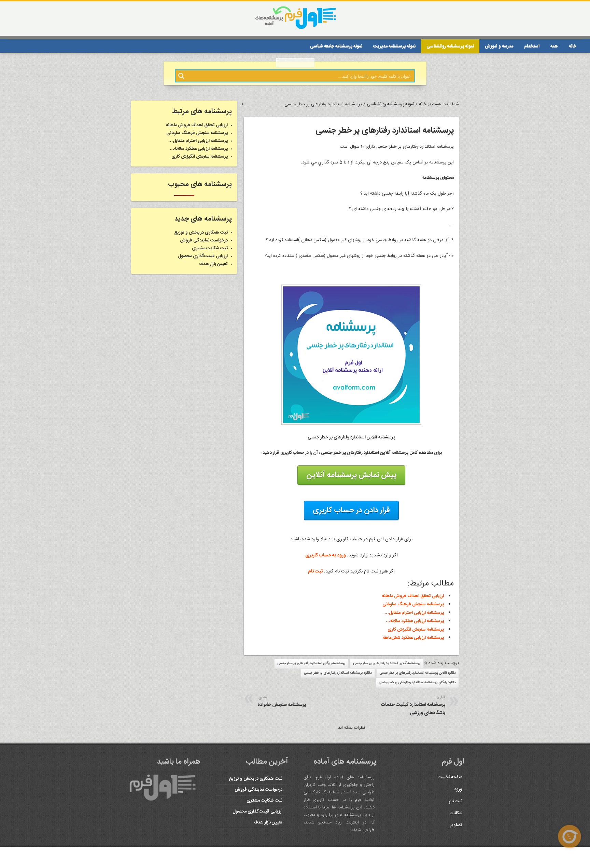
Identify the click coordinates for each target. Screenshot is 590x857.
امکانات (456, 813)
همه (554, 46)
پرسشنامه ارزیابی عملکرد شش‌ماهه (413, 638)
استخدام (531, 46)
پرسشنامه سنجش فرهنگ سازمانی (413, 604)
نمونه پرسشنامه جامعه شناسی (336, 46)
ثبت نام (315, 571)
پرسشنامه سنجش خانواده (281, 701)
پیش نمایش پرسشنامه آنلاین (351, 475)
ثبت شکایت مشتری (210, 248)
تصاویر (456, 825)
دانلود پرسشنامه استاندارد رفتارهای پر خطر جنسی (338, 673)
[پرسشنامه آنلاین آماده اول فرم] (295, 28)
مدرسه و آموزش (499, 46)
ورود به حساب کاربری (325, 555)
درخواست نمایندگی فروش (204, 240)
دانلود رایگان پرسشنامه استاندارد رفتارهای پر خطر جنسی (417, 682)
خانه (572, 46)
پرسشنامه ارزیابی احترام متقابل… (414, 613)
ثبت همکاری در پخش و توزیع (201, 232)
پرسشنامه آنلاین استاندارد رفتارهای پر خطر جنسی (387, 663)
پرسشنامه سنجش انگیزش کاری (416, 629)
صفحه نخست (449, 777)
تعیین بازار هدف (213, 264)
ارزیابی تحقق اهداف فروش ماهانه (413, 596)
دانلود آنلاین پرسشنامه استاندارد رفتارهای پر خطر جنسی (417, 673)
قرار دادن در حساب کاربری (351, 510)
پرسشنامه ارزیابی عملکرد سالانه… (415, 621)
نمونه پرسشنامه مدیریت (394, 46)
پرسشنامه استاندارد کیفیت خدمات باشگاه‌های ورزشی (413, 705)
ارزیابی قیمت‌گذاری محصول (203, 256)
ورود (457, 789)
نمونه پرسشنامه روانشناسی (450, 46)
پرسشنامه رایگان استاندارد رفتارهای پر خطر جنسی (311, 663)
